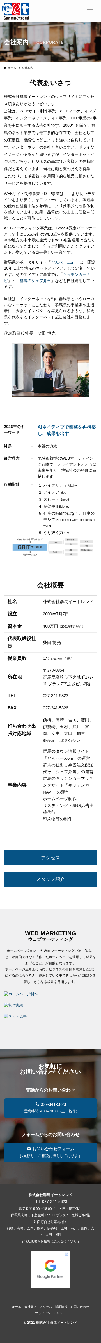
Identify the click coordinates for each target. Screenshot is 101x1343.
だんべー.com (63, 262)
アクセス (50, 857)
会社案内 (30, 1306)
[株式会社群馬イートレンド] (15, 11)
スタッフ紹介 (50, 879)
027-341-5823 (50, 1107)
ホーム (16, 1306)
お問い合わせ (79, 1306)
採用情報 (61, 1306)
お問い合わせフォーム (51, 1152)
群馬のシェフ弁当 (35, 281)
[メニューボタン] (90, 11)
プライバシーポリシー (50, 1313)
